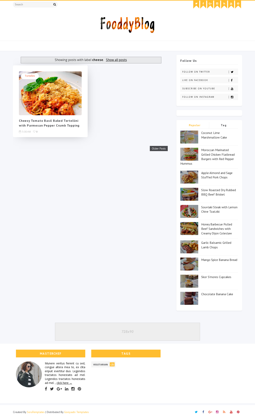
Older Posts (159, 148)
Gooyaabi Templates (76, 412)
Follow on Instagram (198, 96)
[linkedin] (66, 389)
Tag (224, 125)
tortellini (30, 76)
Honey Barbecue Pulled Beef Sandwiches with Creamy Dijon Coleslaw (216, 228)
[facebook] (203, 5)
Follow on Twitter (196, 71)
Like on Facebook (195, 80)
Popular (195, 125)
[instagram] (217, 5)
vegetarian (100, 364)
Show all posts (116, 60)
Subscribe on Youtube (198, 88)
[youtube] (231, 5)
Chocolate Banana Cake (217, 294)
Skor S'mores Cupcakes (216, 277)
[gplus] (210, 5)
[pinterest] (238, 5)
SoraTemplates (36, 412)
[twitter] (196, 5)
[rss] (224, 5)
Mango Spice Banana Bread (219, 260)
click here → (64, 383)
